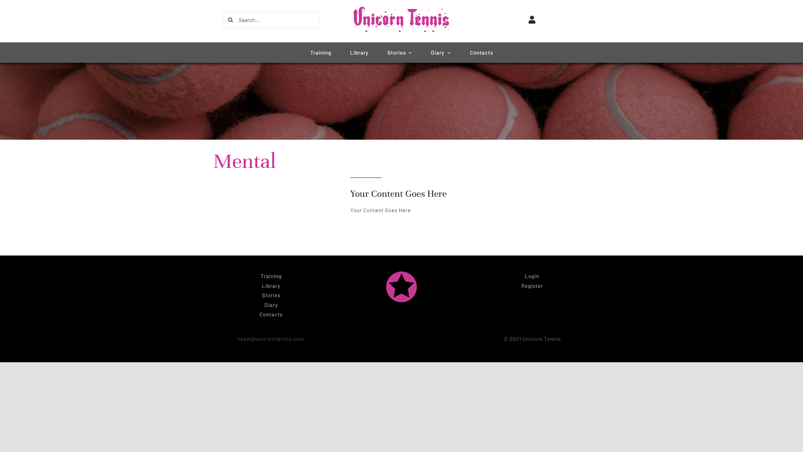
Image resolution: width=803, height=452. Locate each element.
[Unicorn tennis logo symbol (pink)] (401, 274)
